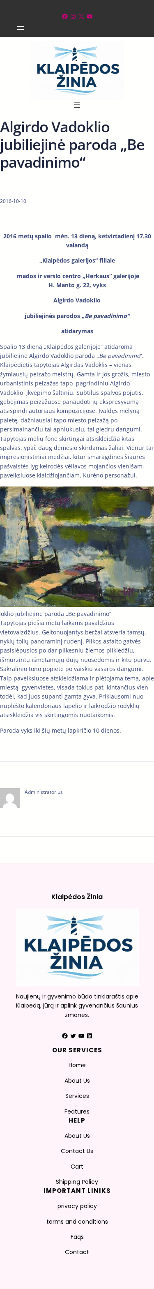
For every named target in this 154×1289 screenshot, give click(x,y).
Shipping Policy (77, 1182)
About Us (77, 1081)
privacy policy (77, 1206)
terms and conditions (77, 1222)
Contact (77, 1252)
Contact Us (77, 1151)
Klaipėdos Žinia (77, 897)
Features (77, 1111)
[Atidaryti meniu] (20, 28)
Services (77, 1096)
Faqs (77, 1237)
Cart (77, 1166)
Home (77, 1065)
